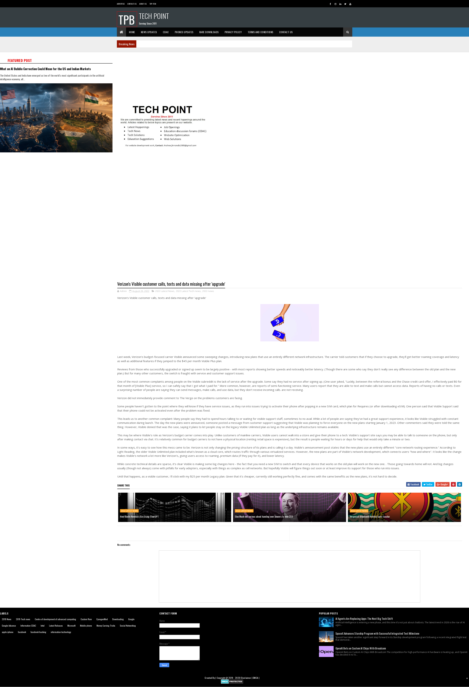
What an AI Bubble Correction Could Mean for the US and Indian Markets (45, 68)
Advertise (121, 3)
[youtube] (350, 4)
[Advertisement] (227, 78)
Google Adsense (9, 625)
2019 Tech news (23, 619)
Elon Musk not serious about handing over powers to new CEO (264, 516)
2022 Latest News (164, 291)
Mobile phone (86, 625)
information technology (61, 632)
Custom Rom (86, 619)
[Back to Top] (467, 678)
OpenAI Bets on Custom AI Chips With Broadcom (360, 648)
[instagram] (335, 4)
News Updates (149, 32)
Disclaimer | (247, 677)
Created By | (211, 677)
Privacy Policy (233, 32)
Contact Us (131, 3)
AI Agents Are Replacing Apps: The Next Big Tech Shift (364, 618)
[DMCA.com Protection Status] (232, 682)
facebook (22, 632)
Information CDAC (28, 625)
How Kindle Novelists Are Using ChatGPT (139, 516)
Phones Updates (184, 32)
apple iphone (7, 632)
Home (132, 32)
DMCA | (256, 677)
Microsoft (71, 625)
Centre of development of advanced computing (55, 619)
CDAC (166, 32)
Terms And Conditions (260, 32)
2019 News (6, 619)
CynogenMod (102, 619)
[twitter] (345, 4)
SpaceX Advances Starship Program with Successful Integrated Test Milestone (377, 633)
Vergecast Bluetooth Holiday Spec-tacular (370, 516)
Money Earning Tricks (106, 625)
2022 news (208, 291)
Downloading (118, 619)
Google (131, 619)
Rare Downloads (209, 32)
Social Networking (128, 625)
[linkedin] (340, 4)
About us (143, 3)
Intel (43, 625)
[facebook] (330, 4)
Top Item (152, 3)
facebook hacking (38, 632)
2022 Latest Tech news (188, 291)
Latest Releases (56, 625)
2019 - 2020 (234, 677)
